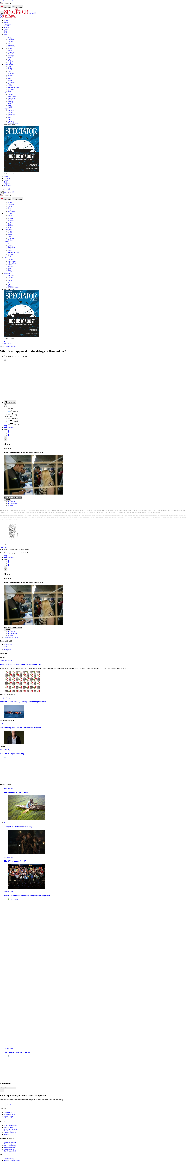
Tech (9, 43)
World (10, 70)
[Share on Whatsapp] (8, 435)
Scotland (10, 75)
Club (5, 31)
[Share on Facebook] (8, 431)
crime (5, 646)
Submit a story (8, 1116)
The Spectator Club (10, 1151)
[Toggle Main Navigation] (2, 12)
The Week (11, 110)
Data (9, 71)
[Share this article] (5, 437)
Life (5, 93)
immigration (7, 649)
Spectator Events (9, 1149)
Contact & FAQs (9, 1112)
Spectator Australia (10, 1142)
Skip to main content (6, 1)
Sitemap (6, 1134)
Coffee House (8, 64)
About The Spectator (10, 1125)
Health (10, 107)
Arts (9, 79)
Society (10, 68)
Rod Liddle (3, 548)
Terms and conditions (10, 1129)
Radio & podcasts (13, 87)
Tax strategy (8, 1131)
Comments (10, 427)
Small (14, 409)
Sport (9, 103)
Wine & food (12, 98)
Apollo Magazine (9, 1144)
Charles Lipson (8, 1048)
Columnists (11, 114)
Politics (10, 38)
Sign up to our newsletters (12, 1160)
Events (6, 29)
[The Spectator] (16, 13)
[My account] (35, 13)
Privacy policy (8, 1127)
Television (11, 89)
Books (10, 80)
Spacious (16, 424)
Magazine (11, 45)
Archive (6, 33)
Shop (5, 34)
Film (9, 84)
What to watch (12, 96)
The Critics (7, 343)
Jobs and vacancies (10, 1132)
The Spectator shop (10, 1145)
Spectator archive (9, 1147)
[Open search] (1, 190)
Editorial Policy (9, 1118)
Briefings (7, 27)
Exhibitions (11, 82)
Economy (11, 73)
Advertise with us (9, 1114)
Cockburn (11, 40)
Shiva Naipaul (8, 788)
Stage (9, 91)
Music (10, 86)
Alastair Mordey (5, 750)
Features (10, 112)
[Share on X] (8, 433)
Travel (10, 100)
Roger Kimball (8, 857)
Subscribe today (9, 1159)
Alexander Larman (6, 660)
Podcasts (6, 26)
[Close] (2, 1090)
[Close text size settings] (5, 405)
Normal (15, 421)
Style (9, 105)
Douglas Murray (5, 698)
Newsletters (7, 24)
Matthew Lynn (8, 892)
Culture (10, 41)
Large (15, 415)
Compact (15, 418)
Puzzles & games (13, 123)
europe (6, 648)
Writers (6, 22)
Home (6, 20)
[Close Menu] (2, 192)
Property (10, 102)
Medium (15, 411)
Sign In (31, 13)
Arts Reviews (8, 644)
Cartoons (10, 121)
